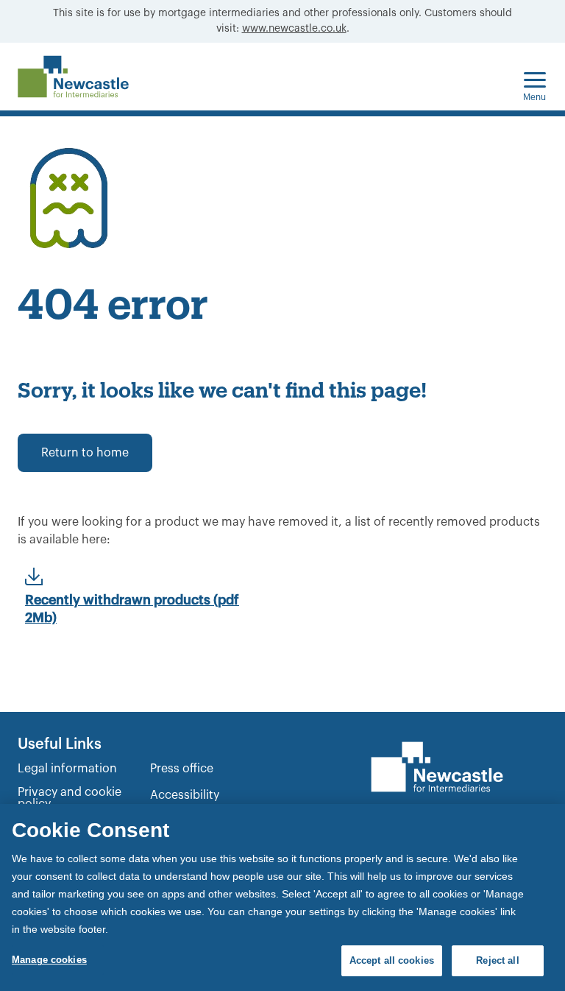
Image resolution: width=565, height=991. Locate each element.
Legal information (67, 769)
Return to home (85, 453)
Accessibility (184, 795)
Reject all (497, 960)
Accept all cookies (391, 960)
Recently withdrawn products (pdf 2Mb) (132, 608)
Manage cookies (49, 959)
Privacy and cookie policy (69, 798)
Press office (181, 769)
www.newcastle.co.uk (294, 29)
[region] (282, 897)
